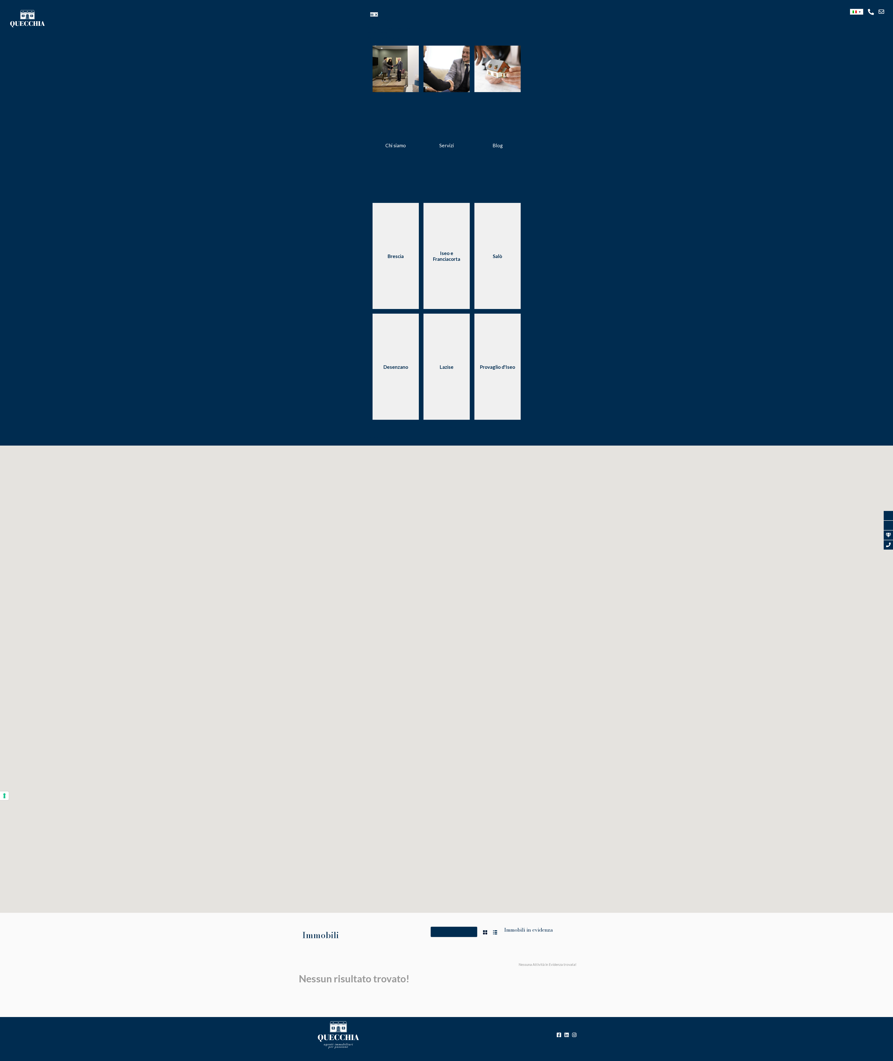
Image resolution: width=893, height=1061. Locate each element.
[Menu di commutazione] (374, 14)
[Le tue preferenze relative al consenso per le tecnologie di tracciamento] (4, 795)
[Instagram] (574, 1034)
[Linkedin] (566, 1034)
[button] (856, 12)
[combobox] (454, 932)
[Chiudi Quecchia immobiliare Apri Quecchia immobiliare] (411, 37)
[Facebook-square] (558, 1034)
